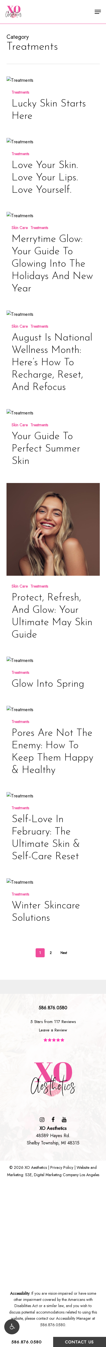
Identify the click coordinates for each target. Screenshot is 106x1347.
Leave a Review (53, 1030)
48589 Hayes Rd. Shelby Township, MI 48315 (53, 1135)
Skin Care (20, 227)
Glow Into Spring (48, 684)
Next (63, 952)
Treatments (20, 92)
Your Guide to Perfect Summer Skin (46, 449)
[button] (12, 1326)
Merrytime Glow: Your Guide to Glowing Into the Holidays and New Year (52, 264)
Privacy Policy (61, 1167)
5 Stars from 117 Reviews (53, 1022)
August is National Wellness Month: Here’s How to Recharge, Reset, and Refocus (52, 363)
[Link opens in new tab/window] (42, 1119)
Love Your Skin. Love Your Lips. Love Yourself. (45, 177)
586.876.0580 (26, 1342)
